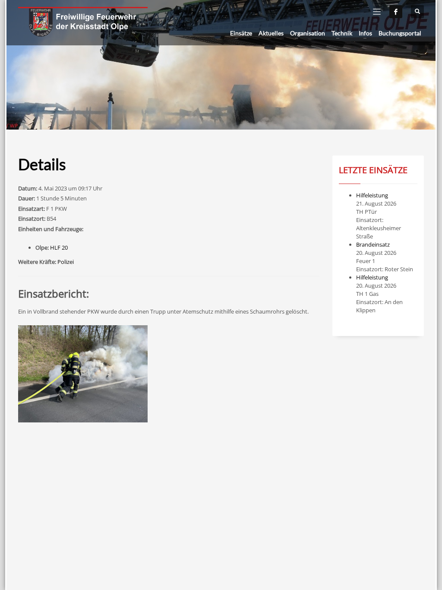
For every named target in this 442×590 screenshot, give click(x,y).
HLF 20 (59, 247)
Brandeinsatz (373, 244)
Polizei (65, 262)
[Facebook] (395, 11)
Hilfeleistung (372, 195)
